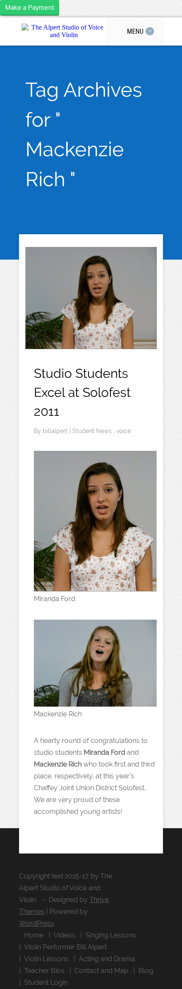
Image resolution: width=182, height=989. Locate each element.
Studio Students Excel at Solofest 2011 (82, 392)
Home (34, 935)
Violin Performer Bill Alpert (65, 947)
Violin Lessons (46, 959)
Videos (64, 935)
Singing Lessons (110, 935)
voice (123, 431)
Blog (145, 971)
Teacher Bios (44, 971)
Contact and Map (101, 971)
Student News (92, 431)
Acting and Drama (107, 959)
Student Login (46, 982)
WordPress (36, 923)
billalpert (56, 431)
